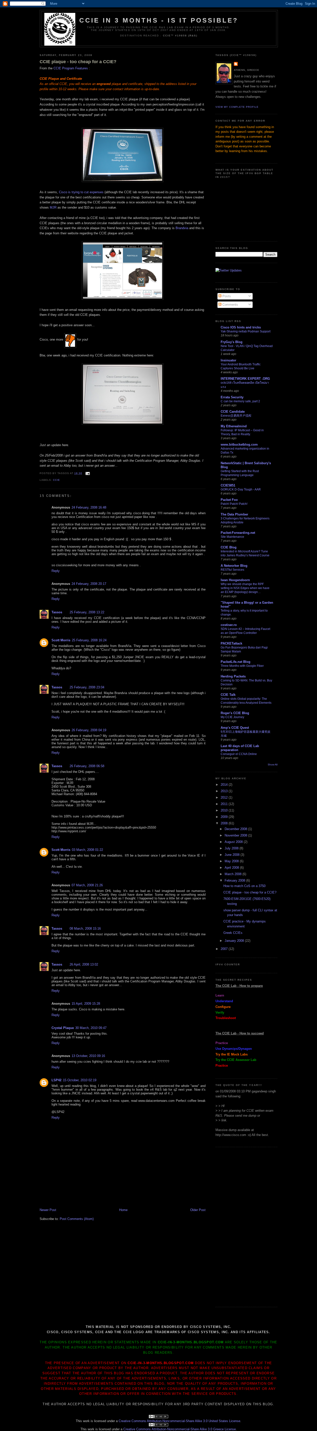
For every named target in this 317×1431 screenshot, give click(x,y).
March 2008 (233, 874)
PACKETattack (231, 643)
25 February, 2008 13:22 (87, 612)
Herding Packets (233, 676)
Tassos (57, 612)
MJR (53, 207)
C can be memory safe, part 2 (240, 401)
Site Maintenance (232, 537)
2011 (225, 804)
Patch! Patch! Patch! (234, 504)
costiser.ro (229, 625)
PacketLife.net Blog (235, 662)
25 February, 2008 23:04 (87, 687)
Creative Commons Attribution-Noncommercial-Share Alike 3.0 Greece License (179, 1429)
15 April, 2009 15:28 (86, 1003)
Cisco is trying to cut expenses (81, 192)
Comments (229, 304)
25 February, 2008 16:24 (89, 640)
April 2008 (232, 867)
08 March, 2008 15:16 (85, 928)
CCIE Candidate (233, 411)
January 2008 (235, 941)
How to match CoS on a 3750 (244, 886)
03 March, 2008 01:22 (87, 850)
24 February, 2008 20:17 (89, 584)
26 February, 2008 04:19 (89, 730)
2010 (225, 810)
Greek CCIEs (232, 933)
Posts (226, 296)
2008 (225, 823)
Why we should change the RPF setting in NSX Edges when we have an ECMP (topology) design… (245, 588)
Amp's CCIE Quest (235, 727)
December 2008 (236, 829)
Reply (56, 571)
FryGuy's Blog (231, 342)
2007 (225, 949)
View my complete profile (237, 107)
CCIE (56, 480)
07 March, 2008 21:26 (87, 885)
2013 (225, 791)
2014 (225, 784)
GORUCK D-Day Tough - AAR (241, 489)
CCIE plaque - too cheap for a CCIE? (78, 61)
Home (123, 1210)
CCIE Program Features (70, 68)
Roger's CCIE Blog (235, 713)
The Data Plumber (234, 514)
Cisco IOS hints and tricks (241, 327)
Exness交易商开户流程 (236, 415)
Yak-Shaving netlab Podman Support (245, 331)
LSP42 (56, 1080)
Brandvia (182, 228)
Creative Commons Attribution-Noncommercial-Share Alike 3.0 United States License (179, 1421)
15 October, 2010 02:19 (79, 1080)
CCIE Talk (228, 695)
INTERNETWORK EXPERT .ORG (245, 378)
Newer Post (48, 1210)
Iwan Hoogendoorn (235, 580)
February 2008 (235, 880)
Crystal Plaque (63, 1028)
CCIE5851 (228, 485)
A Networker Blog (234, 565)
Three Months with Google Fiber (242, 666)
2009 (225, 817)
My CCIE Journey (232, 717)
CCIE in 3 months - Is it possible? (158, 20)
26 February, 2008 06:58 (87, 766)
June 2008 (232, 855)
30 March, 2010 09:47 (90, 1028)
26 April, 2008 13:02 (84, 964)
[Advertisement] (98, 1196)
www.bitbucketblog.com (239, 444)
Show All (272, 764)
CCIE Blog (229, 547)
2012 (225, 797)
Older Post (198, 1210)
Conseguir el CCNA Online (239, 754)
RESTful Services (232, 569)
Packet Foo (229, 500)
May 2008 (232, 861)
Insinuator (228, 360)
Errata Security (232, 397)
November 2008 (236, 835)
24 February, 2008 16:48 (89, 507)
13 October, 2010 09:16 (88, 1056)
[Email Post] (87, 473)
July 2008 (232, 848)
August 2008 (234, 842)
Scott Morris (61, 640)
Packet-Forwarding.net (238, 533)
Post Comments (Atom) (77, 1219)
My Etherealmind (234, 426)
